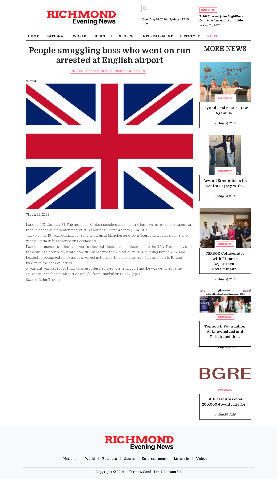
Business (208, 10)
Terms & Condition (144, 471)
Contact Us (172, 471)
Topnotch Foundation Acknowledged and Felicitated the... (225, 331)
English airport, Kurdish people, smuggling (108, 71)
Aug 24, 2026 (211, 25)
